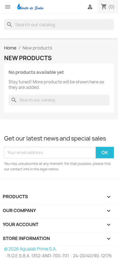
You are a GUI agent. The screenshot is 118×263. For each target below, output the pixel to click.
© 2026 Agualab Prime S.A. (30, 249)
